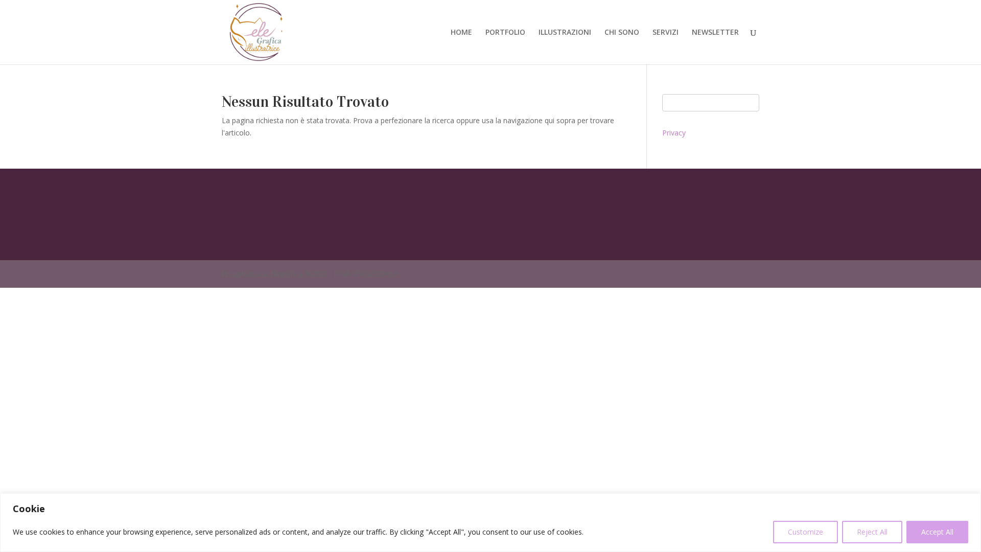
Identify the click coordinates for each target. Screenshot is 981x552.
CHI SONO (621, 33)
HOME (461, 33)
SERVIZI (665, 33)
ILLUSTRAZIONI (565, 33)
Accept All (937, 532)
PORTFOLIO (505, 33)
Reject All (872, 532)
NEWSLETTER (715, 33)
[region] (490, 522)
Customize (805, 532)
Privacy (674, 132)
